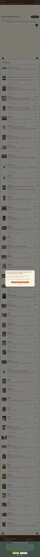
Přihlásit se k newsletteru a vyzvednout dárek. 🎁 (20, 282)
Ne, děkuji (20, 284)
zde (28, 279)
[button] (20, 555)
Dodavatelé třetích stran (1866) (20, 547)
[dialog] (20, 549)
